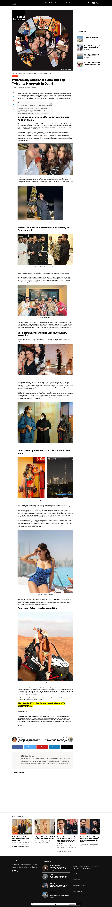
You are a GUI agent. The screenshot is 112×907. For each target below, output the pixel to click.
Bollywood (18, 73)
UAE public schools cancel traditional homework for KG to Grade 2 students (92, 64)
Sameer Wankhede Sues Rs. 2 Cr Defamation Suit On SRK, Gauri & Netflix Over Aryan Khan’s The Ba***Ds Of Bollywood (67, 840)
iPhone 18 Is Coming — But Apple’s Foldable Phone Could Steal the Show (92, 47)
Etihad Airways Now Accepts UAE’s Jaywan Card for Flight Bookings (58, 878)
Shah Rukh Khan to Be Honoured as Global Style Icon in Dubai (20, 838)
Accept (78, 904)
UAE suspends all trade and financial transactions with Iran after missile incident (59, 895)
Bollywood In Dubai (23, 833)
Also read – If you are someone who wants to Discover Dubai (34, 113)
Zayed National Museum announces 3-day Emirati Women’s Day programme (92, 39)
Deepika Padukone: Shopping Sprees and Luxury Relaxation (33, 108)
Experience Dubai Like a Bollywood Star (29, 111)
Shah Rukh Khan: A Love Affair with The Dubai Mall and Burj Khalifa (35, 105)
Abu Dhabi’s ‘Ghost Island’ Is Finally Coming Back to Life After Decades (92, 55)
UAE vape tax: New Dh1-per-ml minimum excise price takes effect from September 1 (58, 886)
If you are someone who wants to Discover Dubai (41, 704)
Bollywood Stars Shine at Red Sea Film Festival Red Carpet (45, 837)
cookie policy (72, 904)
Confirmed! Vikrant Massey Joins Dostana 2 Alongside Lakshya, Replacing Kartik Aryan (89, 839)
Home (13, 73)
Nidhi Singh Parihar (19, 87)
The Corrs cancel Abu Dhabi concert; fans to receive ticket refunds (59, 869)
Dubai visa (49, 709)
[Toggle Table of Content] (50, 103)
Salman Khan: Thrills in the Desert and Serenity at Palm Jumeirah (35, 107)
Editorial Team (62, 851)
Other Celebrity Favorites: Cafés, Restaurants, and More (32, 110)
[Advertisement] (88, 19)
